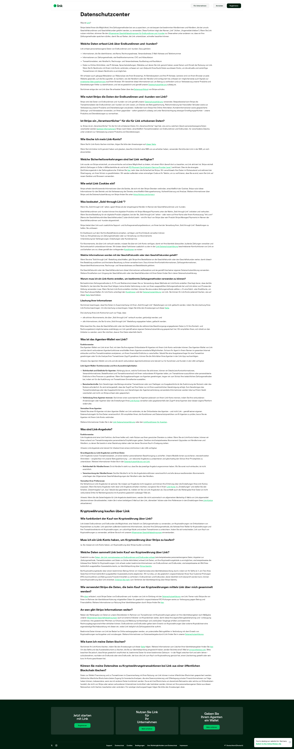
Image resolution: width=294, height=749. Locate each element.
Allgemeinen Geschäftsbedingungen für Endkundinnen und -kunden (137, 33)
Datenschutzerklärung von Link (137, 462)
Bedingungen (140, 745)
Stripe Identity (145, 566)
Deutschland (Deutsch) (234, 745)
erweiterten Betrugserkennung (93, 82)
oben (86, 596)
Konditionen (129, 249)
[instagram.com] (56, 745)
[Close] (289, 742)
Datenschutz (119, 745)
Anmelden (219, 6)
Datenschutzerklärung (157, 85)
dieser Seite (151, 144)
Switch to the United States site (268, 744)
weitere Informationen (106, 129)
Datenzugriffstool (141, 89)
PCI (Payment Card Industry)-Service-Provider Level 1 (150, 167)
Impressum (184, 745)
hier (129, 170)
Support (109, 745)
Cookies (129, 745)
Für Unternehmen (200, 6)
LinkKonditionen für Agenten (155, 422)
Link (88, 23)
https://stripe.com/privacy (143, 194)
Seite (88, 295)
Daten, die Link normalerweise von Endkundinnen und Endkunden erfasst (125, 557)
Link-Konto (171, 487)
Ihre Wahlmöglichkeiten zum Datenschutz (162, 745)
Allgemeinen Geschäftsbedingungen (147, 532)
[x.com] (52, 745)
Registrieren (234, 6)
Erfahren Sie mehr (122, 580)
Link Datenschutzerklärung (124, 422)
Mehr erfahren (147, 729)
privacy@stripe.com (197, 650)
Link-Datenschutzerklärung (167, 246)
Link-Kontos (134, 401)
